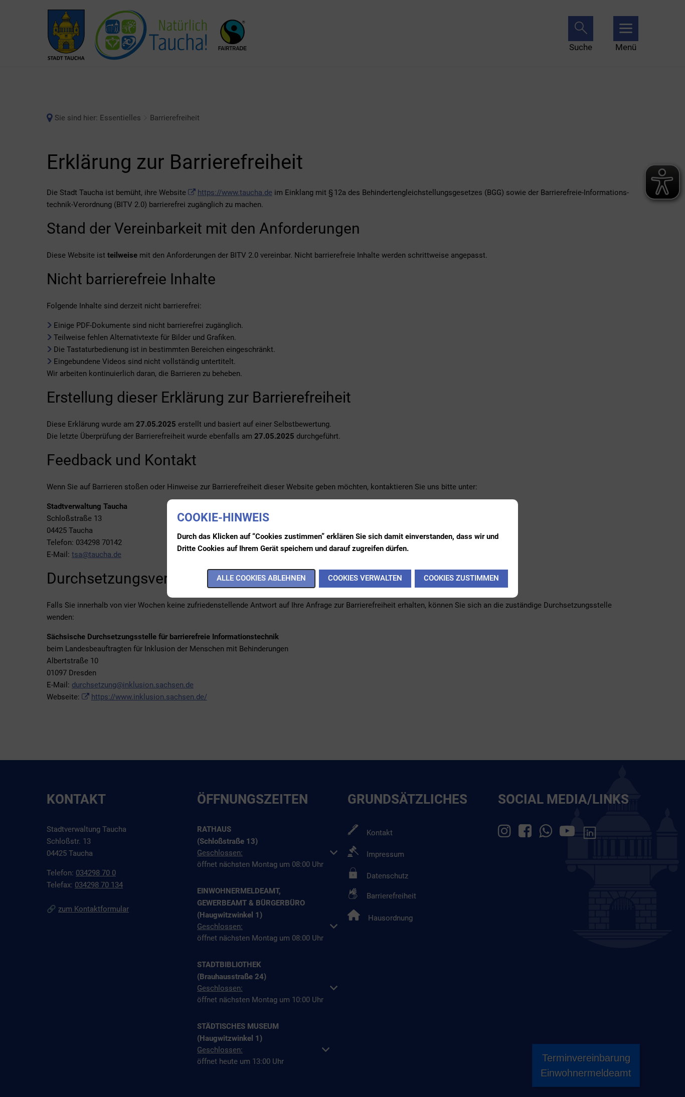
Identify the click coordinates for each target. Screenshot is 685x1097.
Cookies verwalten (365, 578)
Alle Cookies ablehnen (261, 578)
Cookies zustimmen (461, 578)
